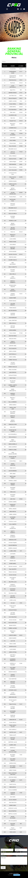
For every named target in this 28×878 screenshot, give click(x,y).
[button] (7, 9)
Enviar (3, 867)
